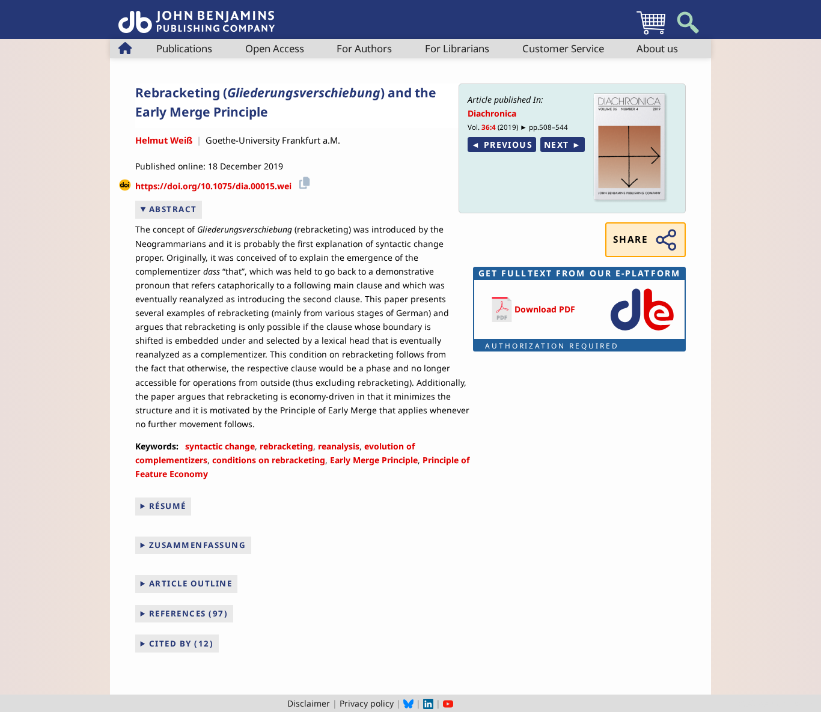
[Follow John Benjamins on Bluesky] (408, 703)
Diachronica (492, 113)
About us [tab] (657, 48)
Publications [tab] (184, 48)
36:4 (488, 127)
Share (630, 239)
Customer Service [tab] (563, 48)
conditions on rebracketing (268, 460)
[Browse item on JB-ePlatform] (642, 331)
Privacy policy (367, 703)
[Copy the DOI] (302, 182)
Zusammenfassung (197, 545)
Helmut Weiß (163, 140)
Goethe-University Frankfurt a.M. (273, 140)
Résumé (167, 506)
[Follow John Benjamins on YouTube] (448, 703)
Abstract (173, 209)
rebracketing (286, 446)
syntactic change (220, 446)
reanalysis (338, 446)
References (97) (188, 613)
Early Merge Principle (374, 460)
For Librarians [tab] (457, 48)
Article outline (191, 583)
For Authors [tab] (364, 48)
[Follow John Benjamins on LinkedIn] (428, 703)
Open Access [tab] (274, 48)
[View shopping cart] (650, 34)
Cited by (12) (181, 643)
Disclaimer (308, 703)
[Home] (196, 15)
